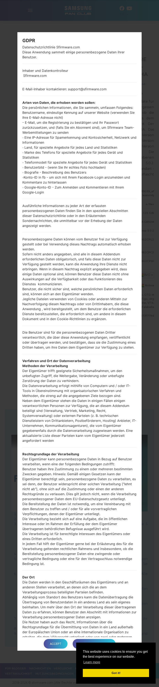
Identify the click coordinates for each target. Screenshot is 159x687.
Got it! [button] (116, 673)
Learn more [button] (91, 662)
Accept (55, 643)
